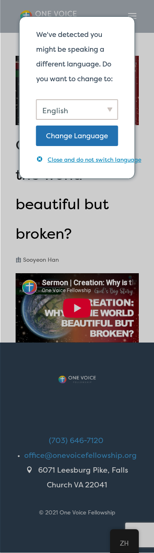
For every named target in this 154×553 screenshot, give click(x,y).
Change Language (77, 135)
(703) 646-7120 (76, 440)
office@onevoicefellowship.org (80, 455)
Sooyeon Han (41, 259)
